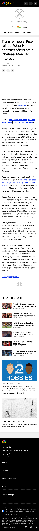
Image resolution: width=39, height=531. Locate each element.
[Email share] (12, 70)
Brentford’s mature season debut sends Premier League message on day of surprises (24, 305)
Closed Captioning (19, 508)
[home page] (8, 3)
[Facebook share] (3, 70)
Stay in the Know (7, 447)
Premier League (8, 32)
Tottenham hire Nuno (18, 120)
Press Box (16, 509)
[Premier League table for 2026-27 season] (7, 343)
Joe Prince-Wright (18, 336)
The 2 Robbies (26, 32)
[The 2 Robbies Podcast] (19, 370)
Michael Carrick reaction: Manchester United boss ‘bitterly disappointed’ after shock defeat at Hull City (24, 333)
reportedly (22, 105)
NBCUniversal (13, 514)
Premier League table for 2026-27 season (22, 343)
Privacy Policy (32, 509)
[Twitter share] (8, 70)
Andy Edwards (7, 64)
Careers (10, 508)
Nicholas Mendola (18, 308)
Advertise (4, 508)
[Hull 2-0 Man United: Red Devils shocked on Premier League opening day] (7, 325)
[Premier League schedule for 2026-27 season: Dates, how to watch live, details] (7, 353)
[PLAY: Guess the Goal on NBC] (19, 408)
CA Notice (20, 511)
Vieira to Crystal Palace (23, 122)
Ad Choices (23, 509)
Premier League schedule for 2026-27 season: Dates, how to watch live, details (25, 352)
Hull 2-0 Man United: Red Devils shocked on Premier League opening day (23, 324)
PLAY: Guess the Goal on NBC (14, 421)
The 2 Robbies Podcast (11, 383)
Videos (17, 32)
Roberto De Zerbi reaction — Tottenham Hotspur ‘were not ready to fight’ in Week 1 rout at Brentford (25, 315)
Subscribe (6, 455)
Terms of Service (29, 511)
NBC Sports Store (7, 509)
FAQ (27, 508)
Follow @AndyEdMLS (10, 277)
